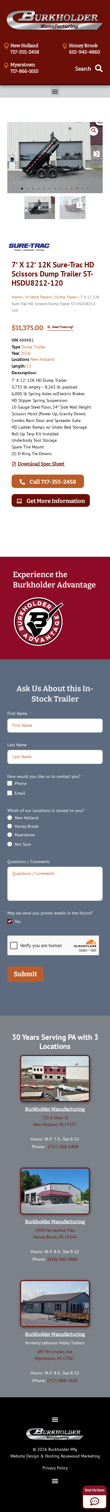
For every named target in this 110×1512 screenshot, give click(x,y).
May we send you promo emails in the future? (50, 913)
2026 (26, 353)
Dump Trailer (66, 297)
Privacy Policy (55, 1468)
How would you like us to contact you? (43, 776)
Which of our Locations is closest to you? (45, 810)
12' (29, 366)
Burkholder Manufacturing (55, 1109)
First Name (17, 713)
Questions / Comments (28, 861)
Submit (25, 974)
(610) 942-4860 (62, 1259)
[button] (55, 91)
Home (17, 297)
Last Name (17, 744)
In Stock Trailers (38, 297)
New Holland (42, 359)
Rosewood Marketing (80, 1456)
